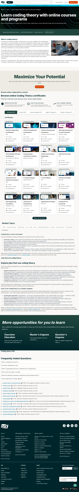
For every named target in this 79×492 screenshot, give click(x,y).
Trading (3, 441)
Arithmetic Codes (7, 390)
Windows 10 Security (60, 227)
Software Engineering (6, 451)
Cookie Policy (40, 472)
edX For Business (59, 2)
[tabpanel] (39, 166)
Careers (3, 481)
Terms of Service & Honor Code (44, 468)
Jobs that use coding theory (26, 32)
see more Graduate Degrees (41, 456)
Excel (2, 447)
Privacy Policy (40, 470)
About (2, 470)
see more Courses (5, 458)
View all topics (5, 230)
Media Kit (23, 477)
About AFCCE (6, 403)
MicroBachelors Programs (21, 440)
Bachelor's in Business (40, 443)
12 (62, 296)
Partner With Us (5, 468)
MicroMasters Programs (21, 438)
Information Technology (11, 227)
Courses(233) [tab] (22, 112)
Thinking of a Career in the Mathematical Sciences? (16, 401)
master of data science (34, 309)
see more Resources (64, 456)
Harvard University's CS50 (21, 436)
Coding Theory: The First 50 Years (11, 383)
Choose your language (68, 465)
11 (35, 281)
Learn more (59, 5)
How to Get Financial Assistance (67, 438)
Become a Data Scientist (65, 449)
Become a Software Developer (67, 451)
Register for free (73, 2)
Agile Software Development (43, 227)
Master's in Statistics (39, 447)
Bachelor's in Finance (40, 441)
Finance (3, 445)
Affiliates (3, 475)
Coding (4, 227)
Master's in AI (38, 449)
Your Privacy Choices (41, 483)
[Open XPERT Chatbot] (75, 484)
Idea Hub (23, 468)
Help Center (24, 472)
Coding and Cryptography (9, 411)
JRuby (31, 227)
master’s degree (26, 255)
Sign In (65, 2)
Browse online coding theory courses (11, 32)
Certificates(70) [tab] (11, 112)
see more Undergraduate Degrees (43, 454)
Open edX (3, 477)
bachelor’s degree (12, 255)
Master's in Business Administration (43, 445)
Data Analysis (4, 443)
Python (35, 227)
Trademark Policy (40, 477)
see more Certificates (20, 454)
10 (60, 278)
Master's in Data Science (40, 451)
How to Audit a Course (65, 440)
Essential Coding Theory (9, 409)
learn (7, 9)
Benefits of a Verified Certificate (67, 436)
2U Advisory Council (6, 479)
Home (2, 9)
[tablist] (39, 112)
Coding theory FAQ (38, 32)
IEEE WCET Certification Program (11, 406)
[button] (51, 2)
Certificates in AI (19, 444)
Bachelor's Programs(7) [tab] (66, 112)
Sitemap (38, 481)
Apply (75, 468)
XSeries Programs (19, 442)
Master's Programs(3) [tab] (51, 112)
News (2, 483)
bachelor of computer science (14, 309)
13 (59, 303)
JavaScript (53, 227)
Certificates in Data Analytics (22, 449)
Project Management (6, 453)
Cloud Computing (69, 227)
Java (27, 227)
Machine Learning (5, 455)
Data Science (4, 449)
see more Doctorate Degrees (41, 457)
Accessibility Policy (41, 475)
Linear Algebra (6, 398)
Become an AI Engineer (65, 453)
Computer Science (21, 227)
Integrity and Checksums (9, 396)
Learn (9, 2)
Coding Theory (7, 385)
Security (23, 475)
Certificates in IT (19, 451)
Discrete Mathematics (8, 414)
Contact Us (24, 470)
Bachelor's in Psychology (41, 440)
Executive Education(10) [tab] (36, 112)
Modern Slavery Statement (43, 479)
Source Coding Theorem (9, 393)
